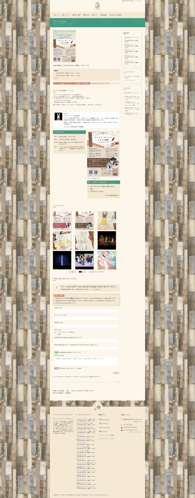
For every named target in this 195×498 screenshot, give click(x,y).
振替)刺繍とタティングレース (85, 467)
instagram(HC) (105, 427)
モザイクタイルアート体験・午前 (86, 419)
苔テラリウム (80, 459)
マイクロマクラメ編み (83, 451)
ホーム (58, 15)
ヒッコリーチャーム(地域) (107, 435)
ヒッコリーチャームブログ (107, 438)
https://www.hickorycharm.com (99, 495)
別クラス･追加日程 (58, 393)
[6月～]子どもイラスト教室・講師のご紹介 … (103, 186)
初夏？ (92, 189)
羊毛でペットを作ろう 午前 (84, 427)
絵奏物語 (81, 126)
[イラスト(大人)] (84, 229)
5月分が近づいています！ (97, 191)
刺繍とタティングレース (83, 482)
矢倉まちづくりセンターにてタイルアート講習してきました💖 (132, 104)
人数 (67, 390)
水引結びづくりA (81, 455)
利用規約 (91, 376)
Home (54, 23)
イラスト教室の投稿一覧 (112, 195)
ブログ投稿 (61, 390)
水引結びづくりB (129, 44)
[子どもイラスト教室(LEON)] (107, 229)
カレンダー (67, 15)
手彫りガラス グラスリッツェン (86, 486)
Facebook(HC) (105, 419)
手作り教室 (77, 15)
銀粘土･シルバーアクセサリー (85, 439)
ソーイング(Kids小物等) (83, 447)
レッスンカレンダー (130, 80)
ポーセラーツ (80, 435)
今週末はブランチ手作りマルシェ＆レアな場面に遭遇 (132, 109)
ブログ (96, 15)
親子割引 (87, 15)
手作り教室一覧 (61, 23)
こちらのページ (95, 83)
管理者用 (68, 393)
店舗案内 (104, 15)
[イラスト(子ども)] (62, 229)
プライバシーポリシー (83, 376)
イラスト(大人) (69, 23)
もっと (56, 78)
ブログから (126, 88)
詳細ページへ (138, 421)
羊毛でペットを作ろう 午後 (84, 423)
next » (92, 271)
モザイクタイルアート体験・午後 (86, 431)
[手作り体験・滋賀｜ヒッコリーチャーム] (97, 5)
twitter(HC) (104, 423)
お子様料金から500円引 (65, 352)
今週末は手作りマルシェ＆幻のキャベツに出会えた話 (132, 98)
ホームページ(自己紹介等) (71, 126)
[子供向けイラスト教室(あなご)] (107, 269)
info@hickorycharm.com (131, 430)
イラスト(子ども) (81, 443)
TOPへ (118, 381)
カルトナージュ (81, 479)
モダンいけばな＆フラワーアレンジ (86, 471)
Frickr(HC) (104, 431)
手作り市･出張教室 (116, 15)
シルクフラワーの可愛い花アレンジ (86, 463)
